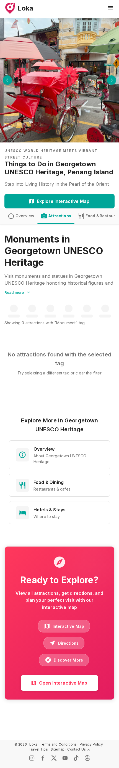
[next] (111, 80)
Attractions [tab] (59, 216)
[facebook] (42, 758)
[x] (54, 758)
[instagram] (31, 758)
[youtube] (65, 758)
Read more (14, 292)
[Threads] (87, 758)
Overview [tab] (24, 216)
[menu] (110, 7)
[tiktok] (76, 758)
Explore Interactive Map (63, 201)
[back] (7, 80)
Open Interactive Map (63, 683)
